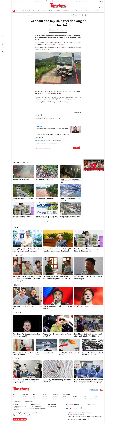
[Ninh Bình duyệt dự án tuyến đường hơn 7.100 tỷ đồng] (70, 208)
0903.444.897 (53, 406)
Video (98, 10)
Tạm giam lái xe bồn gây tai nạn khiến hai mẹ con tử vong (54, 134)
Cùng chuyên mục (20, 163)
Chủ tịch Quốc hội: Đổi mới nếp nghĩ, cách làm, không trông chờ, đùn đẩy (57, 250)
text (76, 15)
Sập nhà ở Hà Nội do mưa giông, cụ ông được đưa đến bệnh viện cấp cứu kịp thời (70, 180)
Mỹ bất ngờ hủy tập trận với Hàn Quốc (45, 353)
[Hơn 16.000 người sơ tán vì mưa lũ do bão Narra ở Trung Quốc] (93, 345)
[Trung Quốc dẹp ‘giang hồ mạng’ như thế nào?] (58, 323)
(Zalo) (40, 406)
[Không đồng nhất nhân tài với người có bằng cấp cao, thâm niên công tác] (27, 238)
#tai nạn (46, 118)
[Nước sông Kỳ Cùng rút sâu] (47, 190)
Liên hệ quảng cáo (35, 404)
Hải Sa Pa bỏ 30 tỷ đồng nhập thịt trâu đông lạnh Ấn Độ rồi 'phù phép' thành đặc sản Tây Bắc (27, 278)
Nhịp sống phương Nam (28, 401)
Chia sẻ (2, 40)
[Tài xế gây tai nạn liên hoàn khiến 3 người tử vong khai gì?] (75, 129)
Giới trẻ (48, 10)
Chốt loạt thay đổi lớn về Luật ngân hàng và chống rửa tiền (22, 216)
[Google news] (82, 408)
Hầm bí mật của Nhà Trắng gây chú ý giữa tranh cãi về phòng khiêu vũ (88, 335)
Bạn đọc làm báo (20, 419)
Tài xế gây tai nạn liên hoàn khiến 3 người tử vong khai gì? (52, 128)
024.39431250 (17, 409)
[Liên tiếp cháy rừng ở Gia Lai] (23, 171)
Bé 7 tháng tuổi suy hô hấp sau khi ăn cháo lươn (57, 381)
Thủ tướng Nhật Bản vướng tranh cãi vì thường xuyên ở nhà (23, 353)
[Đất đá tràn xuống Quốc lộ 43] (47, 171)
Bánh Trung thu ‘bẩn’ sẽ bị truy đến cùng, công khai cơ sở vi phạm (26, 381)
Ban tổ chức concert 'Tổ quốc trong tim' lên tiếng (58, 307)
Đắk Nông (53, 42)
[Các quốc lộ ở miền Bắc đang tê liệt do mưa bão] (23, 190)
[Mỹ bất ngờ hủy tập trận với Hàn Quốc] (46, 345)
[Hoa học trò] (101, 390)
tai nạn (76, 42)
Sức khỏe (38, 10)
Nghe (2, 36)
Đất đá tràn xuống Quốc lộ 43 (44, 179)
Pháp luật (53, 10)
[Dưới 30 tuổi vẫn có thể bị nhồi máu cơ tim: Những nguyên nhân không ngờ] (88, 369)
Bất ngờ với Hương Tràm (85, 306)
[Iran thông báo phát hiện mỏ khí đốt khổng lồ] (69, 345)
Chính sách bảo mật (92, 404)
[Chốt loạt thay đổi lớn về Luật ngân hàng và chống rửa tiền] (23, 208)
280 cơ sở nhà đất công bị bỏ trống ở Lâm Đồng (70, 199)
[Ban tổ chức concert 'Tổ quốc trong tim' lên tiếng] (58, 296)
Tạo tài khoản (46, 140)
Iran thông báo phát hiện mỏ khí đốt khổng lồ (69, 353)
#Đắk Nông (39, 118)
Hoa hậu (93, 10)
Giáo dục (82, 10)
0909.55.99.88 (35, 406)
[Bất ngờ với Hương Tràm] (88, 296)
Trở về (2, 51)
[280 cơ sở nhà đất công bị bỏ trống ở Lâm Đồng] (70, 190)
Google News (85, 15)
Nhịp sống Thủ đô (16, 401)
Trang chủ (14, 11)
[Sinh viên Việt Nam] (94, 390)
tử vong (60, 44)
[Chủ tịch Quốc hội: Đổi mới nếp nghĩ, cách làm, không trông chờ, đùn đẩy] (58, 238)
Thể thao (59, 10)
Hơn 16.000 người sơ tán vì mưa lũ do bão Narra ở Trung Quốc (92, 353)
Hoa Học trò (71, 1)
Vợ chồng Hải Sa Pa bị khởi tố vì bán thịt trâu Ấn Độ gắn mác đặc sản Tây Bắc (56, 278)
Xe (69, 10)
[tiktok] (74, 408)
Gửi (76, 148)
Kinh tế (22, 10)
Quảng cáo (85, 1)
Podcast (45, 394)
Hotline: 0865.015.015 (38, 1)
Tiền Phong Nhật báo (50, 1)
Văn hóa (73, 10)
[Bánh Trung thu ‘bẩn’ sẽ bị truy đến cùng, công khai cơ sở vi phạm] (27, 369)
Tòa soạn (78, 1)
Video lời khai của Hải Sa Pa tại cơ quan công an (88, 277)
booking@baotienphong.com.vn (38, 408)
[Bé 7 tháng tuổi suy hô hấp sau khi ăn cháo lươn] (58, 369)
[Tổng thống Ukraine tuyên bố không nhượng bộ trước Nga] (27, 323)
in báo (79, 15)
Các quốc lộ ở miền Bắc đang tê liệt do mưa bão (23, 199)
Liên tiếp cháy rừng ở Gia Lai (21, 179)
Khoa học (88, 10)
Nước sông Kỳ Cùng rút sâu (45, 198)
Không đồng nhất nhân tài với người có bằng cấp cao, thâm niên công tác (27, 250)
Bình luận (2, 47)
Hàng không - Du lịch (87, 399)
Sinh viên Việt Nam (61, 1)
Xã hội (18, 10)
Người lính (65, 10)
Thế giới (43, 10)
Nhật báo (25, 394)
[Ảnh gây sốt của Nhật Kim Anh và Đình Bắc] (27, 296)
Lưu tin (2, 44)
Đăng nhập (37, 140)
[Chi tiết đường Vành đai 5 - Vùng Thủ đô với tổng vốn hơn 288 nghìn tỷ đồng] (47, 208)
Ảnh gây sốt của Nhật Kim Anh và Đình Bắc (27, 307)
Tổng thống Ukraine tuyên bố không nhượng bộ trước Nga (26, 335)
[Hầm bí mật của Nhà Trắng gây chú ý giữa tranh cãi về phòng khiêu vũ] (88, 323)
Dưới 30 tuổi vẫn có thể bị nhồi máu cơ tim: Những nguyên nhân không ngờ (88, 381)
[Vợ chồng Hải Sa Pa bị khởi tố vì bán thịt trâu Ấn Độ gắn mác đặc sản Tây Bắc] (58, 266)
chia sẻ (73, 15)
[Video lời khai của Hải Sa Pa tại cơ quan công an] (88, 266)
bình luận (82, 15)
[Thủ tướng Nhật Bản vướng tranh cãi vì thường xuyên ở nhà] (23, 345)
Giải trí (77, 10)
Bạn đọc (75, 399)
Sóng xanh (27, 10)
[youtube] (102, 1)
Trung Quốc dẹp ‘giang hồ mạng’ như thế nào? (57, 335)
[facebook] (100, 1)
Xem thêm (102, 11)
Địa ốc (33, 10)
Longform (55, 394)
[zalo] (78, 408)
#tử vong (52, 118)
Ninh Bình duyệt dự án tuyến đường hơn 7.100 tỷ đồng (70, 216)
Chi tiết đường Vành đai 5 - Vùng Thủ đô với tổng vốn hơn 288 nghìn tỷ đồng (47, 216)
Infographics (66, 394)
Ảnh (34, 394)
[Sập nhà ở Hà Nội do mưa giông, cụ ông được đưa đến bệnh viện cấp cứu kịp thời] (70, 171)
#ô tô (58, 118)
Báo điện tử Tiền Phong (58, 5)
